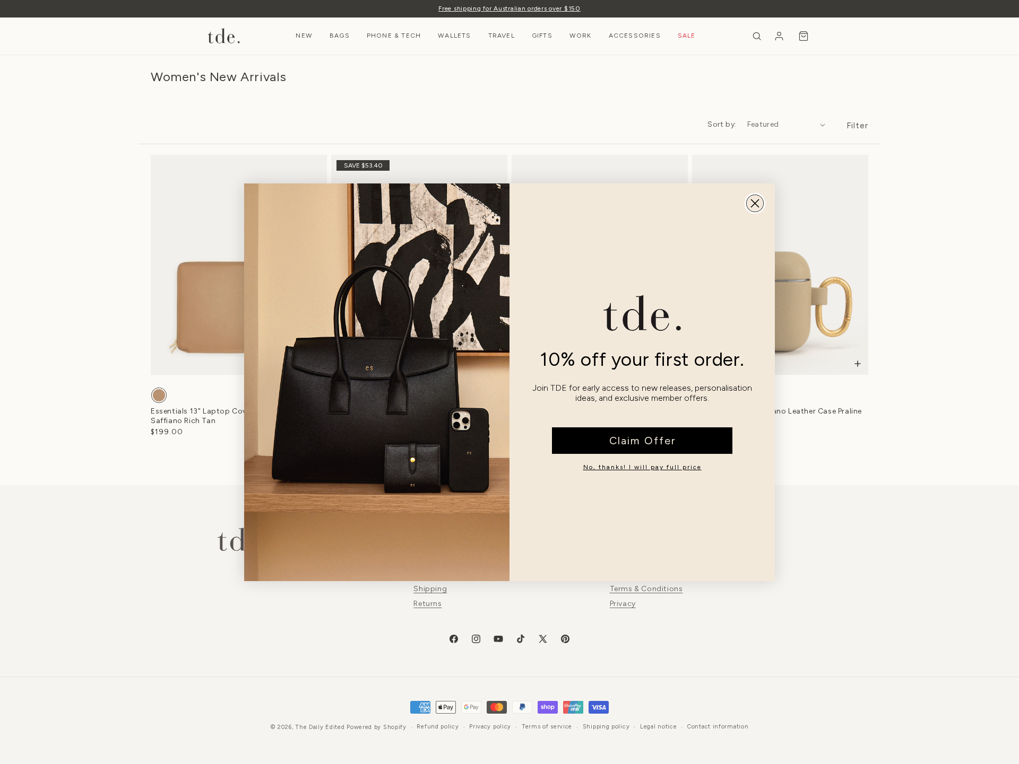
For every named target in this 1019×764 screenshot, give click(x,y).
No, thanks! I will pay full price (642, 467)
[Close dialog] (755, 203)
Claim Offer (642, 440)
